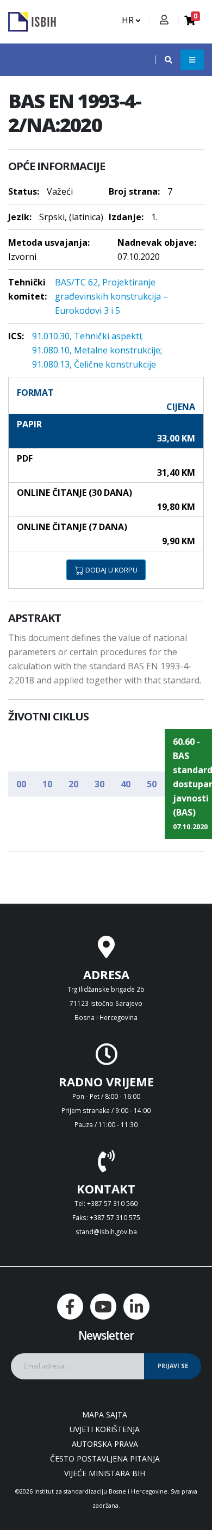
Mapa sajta (104, 1414)
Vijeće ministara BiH (104, 1473)
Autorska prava (105, 1444)
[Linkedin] (136, 1306)
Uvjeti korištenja (105, 1429)
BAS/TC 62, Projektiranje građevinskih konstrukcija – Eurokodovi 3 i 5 (111, 296)
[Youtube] (103, 1306)
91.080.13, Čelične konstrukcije (94, 364)
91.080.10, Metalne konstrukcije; (97, 350)
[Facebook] (70, 1306)
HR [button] (129, 20)
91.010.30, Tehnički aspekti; (87, 336)
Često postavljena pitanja (105, 1458)
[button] (163, 59)
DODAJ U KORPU (111, 570)
